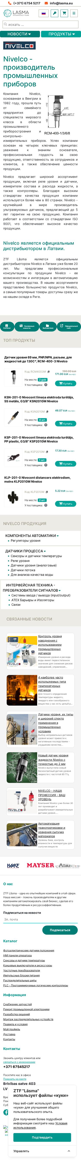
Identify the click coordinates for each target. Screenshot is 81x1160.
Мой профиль (11, 1029)
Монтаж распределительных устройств (28, 1019)
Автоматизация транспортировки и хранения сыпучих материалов (51, 830)
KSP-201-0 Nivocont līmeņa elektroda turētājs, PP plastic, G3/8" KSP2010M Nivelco (39, 439)
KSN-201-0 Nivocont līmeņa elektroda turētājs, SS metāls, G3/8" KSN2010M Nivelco (39, 399)
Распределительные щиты (20, 980)
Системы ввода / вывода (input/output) (40, 595)
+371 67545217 (16, 1066)
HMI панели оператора (17, 955)
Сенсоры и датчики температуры (36, 556)
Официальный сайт (71, 327)
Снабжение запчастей (17, 1004)
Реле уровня (20, 561)
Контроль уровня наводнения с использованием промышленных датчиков (50, 644)
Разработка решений (16, 1014)
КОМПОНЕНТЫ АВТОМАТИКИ (31, 535)
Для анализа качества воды (32, 574)
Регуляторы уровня (25, 540)
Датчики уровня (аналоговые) (34, 565)
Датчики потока (23, 570)
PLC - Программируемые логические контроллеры (35, 985)
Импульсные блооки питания (21, 975)
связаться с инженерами (19, 1062)
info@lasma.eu (61, 3)
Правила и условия (15, 1024)
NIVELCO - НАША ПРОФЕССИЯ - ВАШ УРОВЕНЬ (51, 795)
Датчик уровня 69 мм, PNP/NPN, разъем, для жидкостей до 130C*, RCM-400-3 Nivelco (38, 359)
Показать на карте (14, 1079)
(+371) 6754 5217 (26, 3)
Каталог (7, 328)
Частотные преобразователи (21, 970)
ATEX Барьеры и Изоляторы (32, 600)
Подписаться (60, 930)
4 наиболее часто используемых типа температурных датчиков (52, 684)
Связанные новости (28, 327)
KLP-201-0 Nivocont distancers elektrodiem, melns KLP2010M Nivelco (37, 479)
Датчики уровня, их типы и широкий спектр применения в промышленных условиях (55, 723)
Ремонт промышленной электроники (26, 1009)
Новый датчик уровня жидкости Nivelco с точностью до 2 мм (53, 760)
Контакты (9, 1039)
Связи (16, 604)
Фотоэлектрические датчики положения (28, 950)
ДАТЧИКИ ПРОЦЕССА (24, 551)
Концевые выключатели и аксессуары (27, 965)
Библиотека (48, 328)
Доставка (9, 1034)
